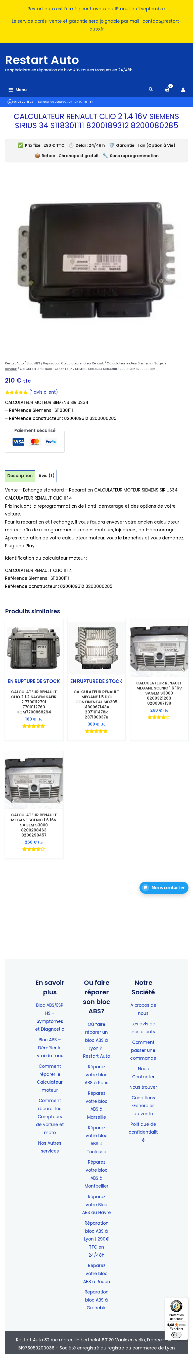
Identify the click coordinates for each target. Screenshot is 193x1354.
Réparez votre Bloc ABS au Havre (96, 1205)
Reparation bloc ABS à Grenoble (97, 1300)
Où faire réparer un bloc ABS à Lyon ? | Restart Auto (96, 1040)
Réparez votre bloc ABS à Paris (96, 1075)
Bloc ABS (33, 363)
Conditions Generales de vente (143, 1106)
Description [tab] (20, 476)
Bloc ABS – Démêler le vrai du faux (50, 1048)
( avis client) (43, 392)
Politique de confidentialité (143, 1132)
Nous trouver (143, 1087)
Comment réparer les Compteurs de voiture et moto (50, 1117)
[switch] (176, 1335)
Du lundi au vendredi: (53, 102)
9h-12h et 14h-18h (81, 102)
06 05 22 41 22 (23, 102)
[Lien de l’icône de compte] (183, 90)
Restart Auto (42, 60)
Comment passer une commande (143, 1050)
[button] (151, 90)
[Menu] (185, 1300)
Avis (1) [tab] (46, 476)
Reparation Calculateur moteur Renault (73, 363)
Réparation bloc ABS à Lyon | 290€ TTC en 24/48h (96, 1239)
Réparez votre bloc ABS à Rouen (96, 1273)
